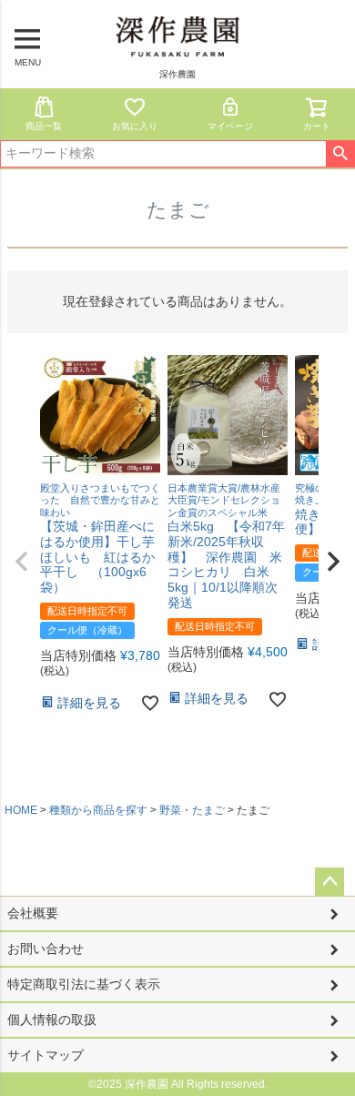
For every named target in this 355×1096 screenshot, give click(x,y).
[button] (21, 562)
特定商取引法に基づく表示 (83, 984)
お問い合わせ (45, 948)
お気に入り (134, 126)
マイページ (230, 126)
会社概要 (32, 913)
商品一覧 (43, 126)
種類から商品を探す (98, 810)
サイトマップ (45, 1055)
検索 (340, 154)
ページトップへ (329, 882)
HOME (21, 810)
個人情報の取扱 (51, 1019)
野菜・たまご (192, 810)
